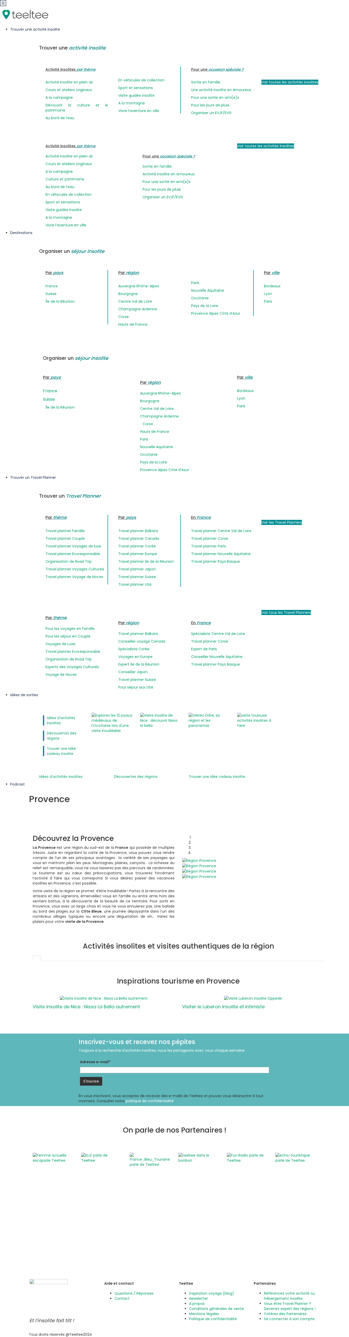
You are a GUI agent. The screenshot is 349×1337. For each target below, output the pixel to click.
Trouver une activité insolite (35, 29)
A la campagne (59, 97)
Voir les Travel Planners (281, 522)
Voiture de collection (196, 1245)
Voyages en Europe (135, 656)
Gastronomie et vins (196, 1225)
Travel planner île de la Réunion (146, 561)
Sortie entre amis (193, 1235)
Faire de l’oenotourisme (272, 1225)
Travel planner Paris (208, 546)
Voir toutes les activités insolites (289, 82)
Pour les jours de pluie (210, 105)
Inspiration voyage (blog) (211, 1293)
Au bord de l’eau (59, 117)
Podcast (17, 784)
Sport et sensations (135, 87)
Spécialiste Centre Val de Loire (218, 633)
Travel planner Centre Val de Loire (221, 530)
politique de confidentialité (150, 1100)
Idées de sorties (24, 694)
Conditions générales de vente (216, 1308)
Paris (195, 282)
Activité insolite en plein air (69, 82)
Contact (122, 1298)
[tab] (37, 958)
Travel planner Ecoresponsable (72, 553)
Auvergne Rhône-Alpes (138, 286)
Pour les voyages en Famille (70, 628)
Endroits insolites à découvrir (276, 1204)
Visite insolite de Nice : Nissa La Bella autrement (86, 1006)
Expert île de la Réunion (138, 664)
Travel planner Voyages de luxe (73, 546)
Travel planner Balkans (138, 530)
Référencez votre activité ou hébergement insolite (289, 1296)
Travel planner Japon (137, 569)
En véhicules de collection (141, 80)
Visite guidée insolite (136, 95)
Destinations (21, 232)
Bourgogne (128, 293)
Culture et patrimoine (64, 179)
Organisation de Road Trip (68, 561)
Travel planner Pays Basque (215, 561)
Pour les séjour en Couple (67, 636)
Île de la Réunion (60, 301)
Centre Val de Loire (135, 301)
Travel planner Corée (137, 546)
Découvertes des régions (135, 776)
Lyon (268, 293)
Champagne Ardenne (137, 309)
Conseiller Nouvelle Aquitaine (216, 656)
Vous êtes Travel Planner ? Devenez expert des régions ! (290, 1306)
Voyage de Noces (61, 674)
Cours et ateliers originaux (68, 89)
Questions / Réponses (134, 1293)
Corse (123, 316)
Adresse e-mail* (95, 1061)
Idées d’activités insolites (61, 776)
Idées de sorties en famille (274, 1209)
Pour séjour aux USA (135, 687)
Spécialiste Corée (133, 649)
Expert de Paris (204, 649)
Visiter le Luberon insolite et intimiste (223, 1006)
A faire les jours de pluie (199, 1255)
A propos (197, 1303)
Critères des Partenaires (285, 1313)
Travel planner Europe (137, 553)
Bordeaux (272, 286)
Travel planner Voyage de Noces (74, 576)
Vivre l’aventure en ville (138, 110)
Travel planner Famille (65, 530)
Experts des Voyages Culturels (72, 666)
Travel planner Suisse (137, 576)
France (51, 286)
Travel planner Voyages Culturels (74, 569)
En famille (187, 1214)
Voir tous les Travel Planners (286, 612)
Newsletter (198, 1298)
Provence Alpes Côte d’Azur (215, 313)
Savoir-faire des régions (199, 1230)
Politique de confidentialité (213, 1318)
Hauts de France (132, 324)
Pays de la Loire (204, 305)
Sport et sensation (194, 1240)
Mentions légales (204, 1313)
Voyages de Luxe (60, 643)
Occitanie (200, 298)
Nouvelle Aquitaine (207, 290)
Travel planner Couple (65, 538)
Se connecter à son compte (289, 1318)
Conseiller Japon (133, 671)
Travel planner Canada (138, 538)
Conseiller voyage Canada (141, 641)
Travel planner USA (135, 584)
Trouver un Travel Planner (33, 477)
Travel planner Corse (209, 538)
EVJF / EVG (187, 1219)
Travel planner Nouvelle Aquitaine (221, 553)
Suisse (50, 293)
